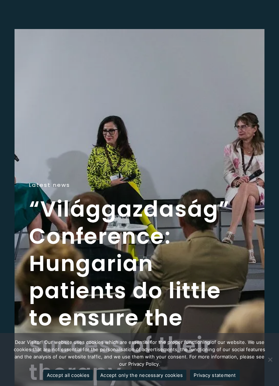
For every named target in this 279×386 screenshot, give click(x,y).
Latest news (49, 185)
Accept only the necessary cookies (141, 375)
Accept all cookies (68, 375)
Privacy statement (215, 375)
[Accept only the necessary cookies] (270, 359)
